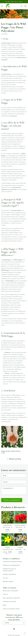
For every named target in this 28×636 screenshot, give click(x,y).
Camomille (20, 547)
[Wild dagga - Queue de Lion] (12, 447)
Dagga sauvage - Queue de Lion (10, 451)
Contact (5, 594)
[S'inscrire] (23, 623)
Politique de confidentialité (11, 565)
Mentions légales (8, 581)
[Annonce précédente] (2, 1)
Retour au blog (15, 459)
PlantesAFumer (16, 635)
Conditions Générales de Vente (12, 561)
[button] (2, 6)
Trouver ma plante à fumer (11, 608)
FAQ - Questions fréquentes (11, 598)
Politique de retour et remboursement (9, 569)
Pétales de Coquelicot (20, 525)
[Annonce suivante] (25, 1)
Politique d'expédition (9, 574)
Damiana (7, 547)
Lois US (5, 578)
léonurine (13, 116)
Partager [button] (5, 39)
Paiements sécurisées (9, 601)
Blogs (4, 605)
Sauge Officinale (7, 525)
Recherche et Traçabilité (10, 590)
